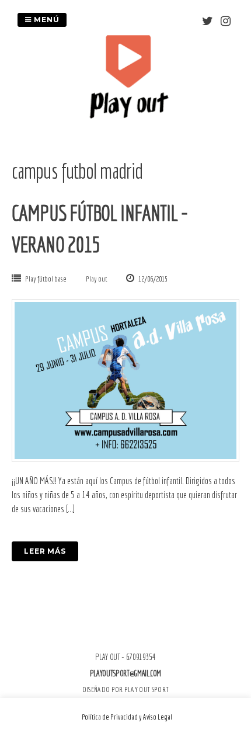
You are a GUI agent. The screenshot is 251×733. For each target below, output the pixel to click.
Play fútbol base (46, 279)
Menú (46, 19)
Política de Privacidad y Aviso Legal (127, 717)
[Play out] (128, 115)
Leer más (45, 551)
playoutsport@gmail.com (125, 673)
